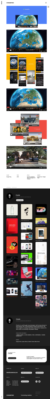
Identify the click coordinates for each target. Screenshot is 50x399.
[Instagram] (36, 382)
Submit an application (26, 372)
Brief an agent (25, 381)
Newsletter (40, 372)
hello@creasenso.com (12, 372)
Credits (36, 395)
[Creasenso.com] (10, 2)
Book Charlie (20, 200)
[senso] (1, 2)
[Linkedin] (39, 382)
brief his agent (12, 358)
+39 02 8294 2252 (15, 385)
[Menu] (46, 3)
